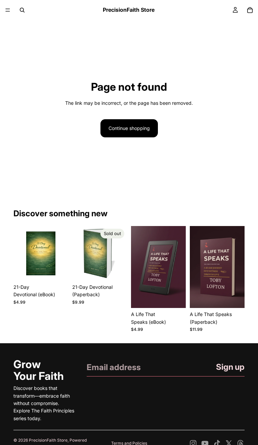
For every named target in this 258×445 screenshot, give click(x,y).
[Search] (22, 10)
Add (63, 270)
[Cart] (250, 10)
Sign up (230, 367)
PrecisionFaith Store (48, 440)
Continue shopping (129, 128)
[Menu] (7, 10)
